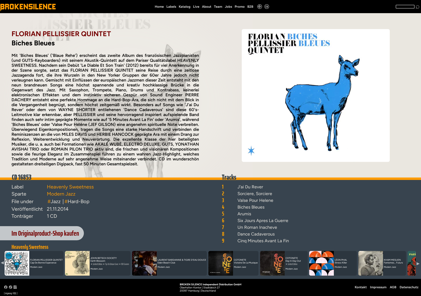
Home (159, 7)
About (206, 7)
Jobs (228, 7)
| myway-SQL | (10, 293)
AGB (393, 287)
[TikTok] (10, 288)
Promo (240, 7)
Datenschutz (409, 287)
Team (218, 7)
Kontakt (361, 287)
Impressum (378, 287)
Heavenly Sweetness (30, 247)
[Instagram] (15, 288)
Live (196, 7)
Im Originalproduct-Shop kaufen (45, 233)
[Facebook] (6, 288)
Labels (171, 7)
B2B (250, 7)
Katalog (184, 7)
